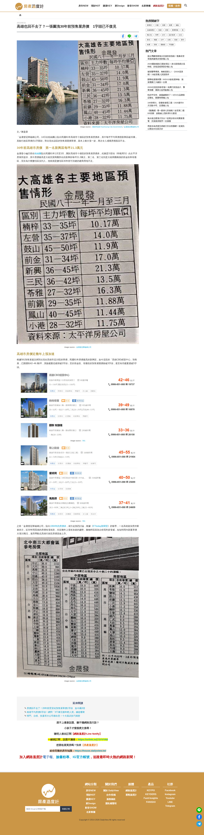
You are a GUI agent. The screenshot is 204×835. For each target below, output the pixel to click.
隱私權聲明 (111, 803)
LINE (170, 802)
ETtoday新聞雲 (100, 526)
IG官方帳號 (81, 757)
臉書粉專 (62, 757)
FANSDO (151, 802)
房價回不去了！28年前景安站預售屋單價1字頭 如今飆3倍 (56, 708)
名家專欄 (90, 812)
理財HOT (90, 795)
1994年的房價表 (58, 526)
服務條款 (111, 799)
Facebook (170, 790)
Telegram (170, 806)
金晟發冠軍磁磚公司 (131, 127)
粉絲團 (38, 153)
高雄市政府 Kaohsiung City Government (107, 127)
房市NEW (91, 790)
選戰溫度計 (131, 795)
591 (83, 441)
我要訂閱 (66, 809)
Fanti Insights (151, 798)
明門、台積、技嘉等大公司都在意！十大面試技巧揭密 (53, 716)
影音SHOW (90, 808)
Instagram (170, 794)
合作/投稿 (111, 795)
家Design (91, 803)
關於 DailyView (111, 790)
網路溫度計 (158, 6)
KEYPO (151, 790)
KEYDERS (150, 794)
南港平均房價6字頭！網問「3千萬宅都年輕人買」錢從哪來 (56, 712)
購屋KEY (90, 799)
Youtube (170, 798)
